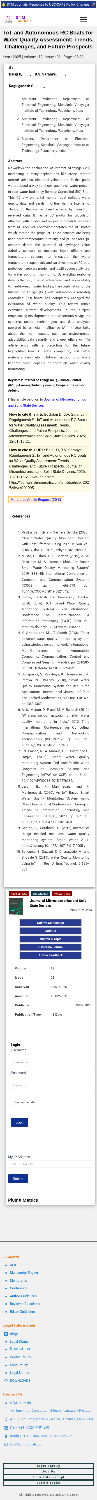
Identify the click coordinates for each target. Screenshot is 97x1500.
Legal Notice (19, 1373)
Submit (18, 1179)
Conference (18, 1288)
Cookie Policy (20, 1357)
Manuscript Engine (24, 1273)
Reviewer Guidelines (25, 1304)
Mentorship (18, 1281)
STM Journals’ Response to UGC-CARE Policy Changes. (48, 4)
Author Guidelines (23, 1296)
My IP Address (19, 1157)
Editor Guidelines (23, 1312)
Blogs (14, 1334)
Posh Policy (19, 1365)
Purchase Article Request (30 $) (36, 499)
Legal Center (19, 1342)
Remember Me (25, 1102)
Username (18, 1050)
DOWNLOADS (20, 1381)
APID (13, 1265)
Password (18, 1073)
